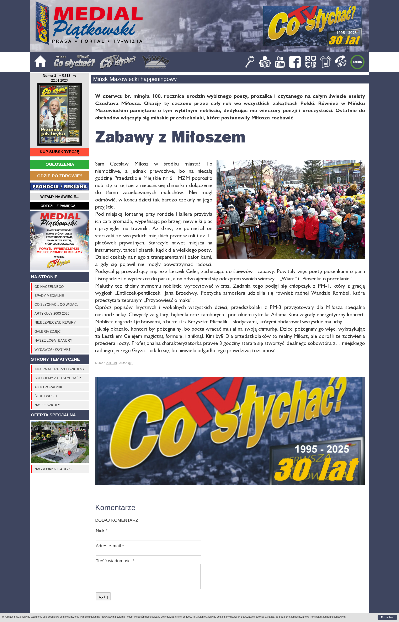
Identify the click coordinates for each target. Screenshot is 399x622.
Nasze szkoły (47, 405)
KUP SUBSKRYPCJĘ (59, 152)
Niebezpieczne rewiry (55, 322)
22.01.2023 (59, 80)
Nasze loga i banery (53, 340)
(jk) (130, 363)
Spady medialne (49, 295)
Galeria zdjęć (47, 331)
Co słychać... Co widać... (56, 304)
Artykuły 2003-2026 (51, 313)
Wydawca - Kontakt (52, 349)
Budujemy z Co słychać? (57, 378)
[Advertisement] (59, 240)
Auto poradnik (48, 387)
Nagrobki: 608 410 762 (53, 469)
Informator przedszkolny (59, 369)
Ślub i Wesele (47, 396)
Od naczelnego (49, 286)
